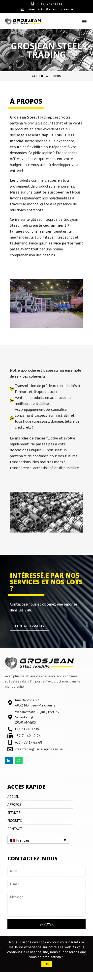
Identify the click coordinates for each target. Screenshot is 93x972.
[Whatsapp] (19, 760)
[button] (84, 21)
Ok (46, 964)
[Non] (84, 953)
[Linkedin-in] (9, 760)
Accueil (37, 76)
